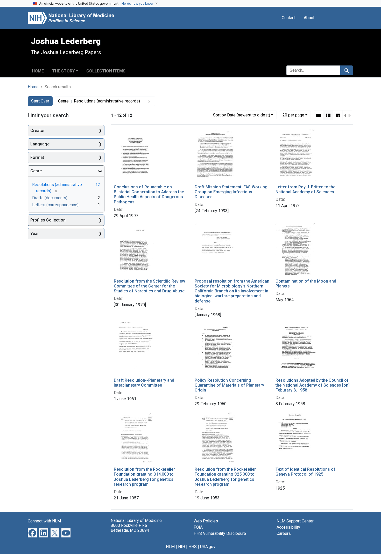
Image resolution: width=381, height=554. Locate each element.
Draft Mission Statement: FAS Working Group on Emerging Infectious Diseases (231, 191)
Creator (37, 130)
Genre (36, 170)
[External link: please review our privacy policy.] (32, 532)
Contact (288, 17)
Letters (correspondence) (55, 204)
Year (34, 233)
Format (37, 157)
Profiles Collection (48, 220)
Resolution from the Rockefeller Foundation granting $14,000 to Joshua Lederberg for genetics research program (144, 477)
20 (293, 114)
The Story (63, 71)
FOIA (198, 527)
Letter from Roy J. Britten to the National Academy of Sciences (305, 189)
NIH (181, 546)
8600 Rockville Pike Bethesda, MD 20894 (130, 528)
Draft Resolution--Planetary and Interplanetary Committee (144, 383)
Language (40, 144)
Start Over (40, 101)
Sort (241, 115)
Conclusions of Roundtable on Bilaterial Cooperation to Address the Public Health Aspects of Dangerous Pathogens (149, 194)
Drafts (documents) (49, 197)
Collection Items (105, 71)
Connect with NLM (44, 521)
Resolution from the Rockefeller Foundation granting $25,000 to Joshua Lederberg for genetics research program (225, 477)
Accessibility (288, 527)
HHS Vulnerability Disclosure (220, 533)
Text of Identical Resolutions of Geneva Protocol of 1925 (305, 472)
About (309, 17)
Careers (284, 533)
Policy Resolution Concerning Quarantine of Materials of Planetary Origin (229, 385)
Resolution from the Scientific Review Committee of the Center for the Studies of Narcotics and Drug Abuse (149, 286)
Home (38, 71)
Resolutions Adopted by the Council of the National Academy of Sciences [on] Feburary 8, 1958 (313, 385)
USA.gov (207, 546)
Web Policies (206, 521)
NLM (170, 546)
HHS (192, 546)
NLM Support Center (295, 521)
